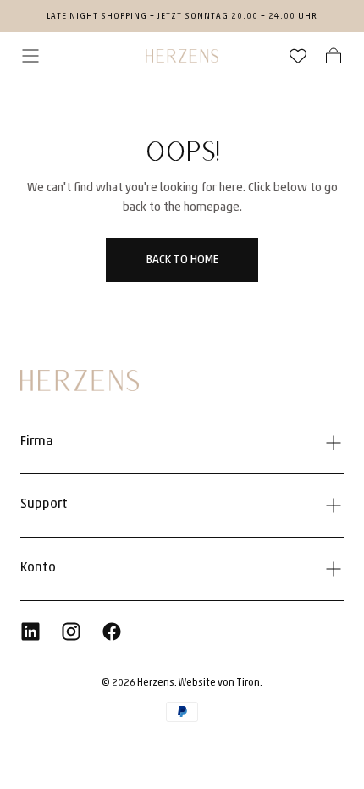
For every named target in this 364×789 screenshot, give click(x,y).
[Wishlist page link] (298, 55)
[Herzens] (79, 380)
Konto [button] (38, 568)
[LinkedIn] (30, 631)
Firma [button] (36, 442)
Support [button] (44, 504)
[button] (30, 56)
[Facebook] (111, 631)
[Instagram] (71, 631)
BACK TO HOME (182, 260)
